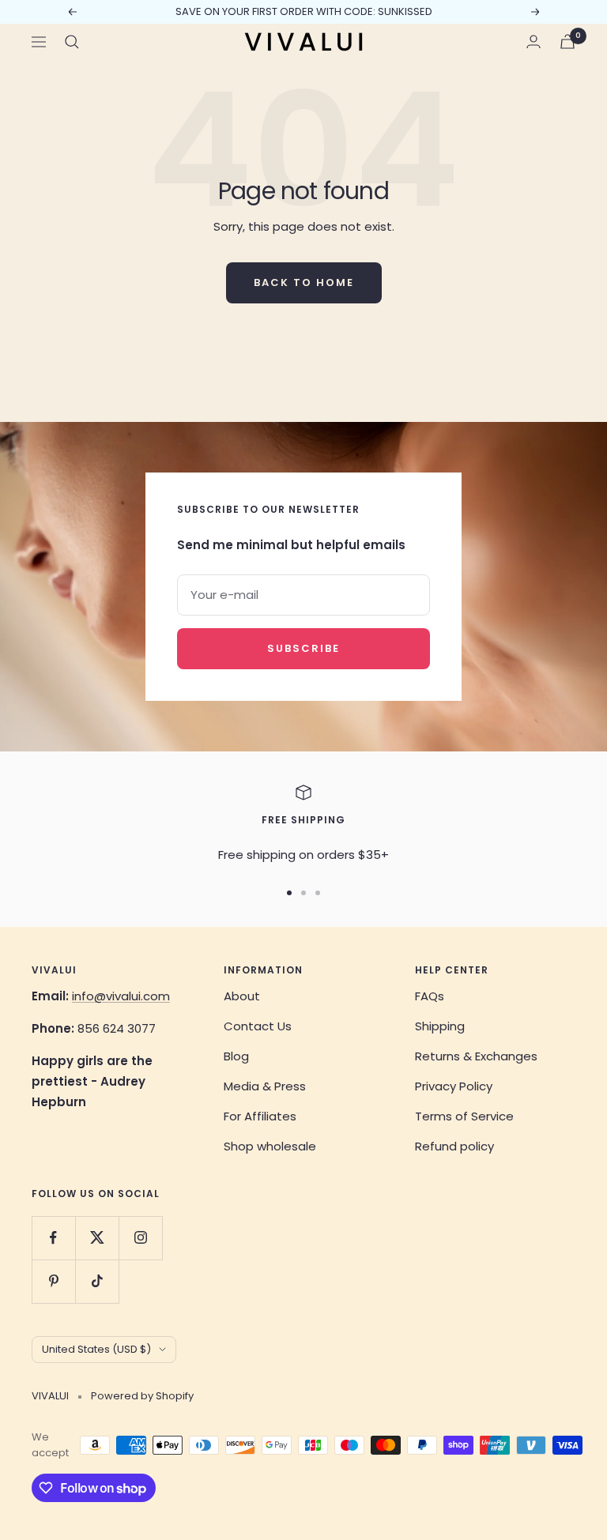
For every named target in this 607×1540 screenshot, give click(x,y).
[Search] (72, 42)
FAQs (429, 996)
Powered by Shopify (142, 1395)
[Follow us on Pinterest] (53, 1281)
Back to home (304, 282)
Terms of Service (464, 1116)
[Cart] (567, 41)
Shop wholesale (270, 1146)
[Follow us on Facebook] (53, 1237)
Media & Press (265, 1086)
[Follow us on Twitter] (97, 1237)
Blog (236, 1056)
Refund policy (454, 1146)
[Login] (533, 41)
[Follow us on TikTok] (97, 1281)
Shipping (440, 1026)
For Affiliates (260, 1116)
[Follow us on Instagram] (140, 1237)
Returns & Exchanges (476, 1056)
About (242, 996)
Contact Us (258, 1026)
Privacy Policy (453, 1086)
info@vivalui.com (121, 996)
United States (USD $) (96, 1349)
